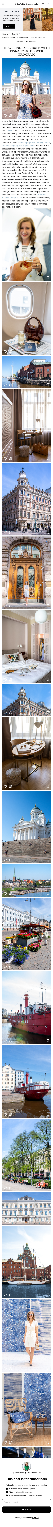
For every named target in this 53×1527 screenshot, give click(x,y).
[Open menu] (3, 4)
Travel (20, 42)
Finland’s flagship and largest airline (18, 146)
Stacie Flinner (26, 4)
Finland (5, 34)
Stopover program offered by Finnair (33, 143)
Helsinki (14, 34)
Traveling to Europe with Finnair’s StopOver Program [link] (23, 37)
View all (9, 26)
